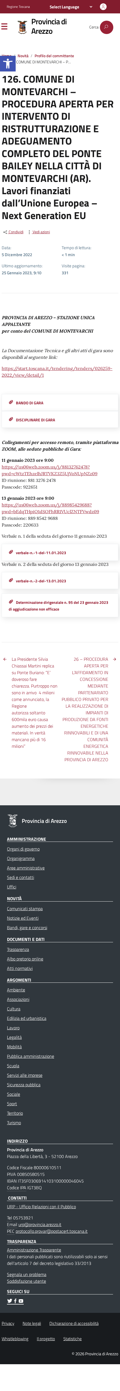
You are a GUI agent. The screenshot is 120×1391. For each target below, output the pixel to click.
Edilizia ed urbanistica (26, 1018)
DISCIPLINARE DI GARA (35, 420)
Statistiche (72, 1338)
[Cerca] (106, 27)
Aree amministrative (26, 867)
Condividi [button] (15, 232)
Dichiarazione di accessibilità (74, 1323)
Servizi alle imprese (24, 1075)
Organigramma (21, 858)
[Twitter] (10, 1302)
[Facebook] (15, 1302)
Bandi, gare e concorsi (27, 927)
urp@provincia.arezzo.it (39, 1224)
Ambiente (16, 989)
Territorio (15, 1113)
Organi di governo (23, 848)
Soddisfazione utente (26, 1281)
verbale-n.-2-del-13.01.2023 (41, 581)
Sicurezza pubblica (23, 1084)
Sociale (13, 1094)
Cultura (13, 1008)
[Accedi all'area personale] (103, 6)
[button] (8, 63)
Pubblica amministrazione (30, 1056)
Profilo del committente (54, 56)
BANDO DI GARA (29, 403)
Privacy (8, 1323)
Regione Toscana (18, 6)
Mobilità (14, 1046)
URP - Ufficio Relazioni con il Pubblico (41, 1206)
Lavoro (13, 1027)
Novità (23, 56)
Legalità (14, 1037)
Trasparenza (18, 949)
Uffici (11, 886)
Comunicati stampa (25, 908)
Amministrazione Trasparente (34, 1249)
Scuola (13, 1065)
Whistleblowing (15, 1338)
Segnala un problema (26, 1274)
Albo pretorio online (25, 958)
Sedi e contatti (20, 877)
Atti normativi (20, 968)
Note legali (32, 1323)
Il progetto (46, 1338)
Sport (12, 1103)
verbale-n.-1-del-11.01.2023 (41, 553)
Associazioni (18, 999)
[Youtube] (21, 1302)
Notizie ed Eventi (23, 918)
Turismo (14, 1122)
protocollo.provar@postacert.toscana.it (52, 1231)
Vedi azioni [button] (41, 232)
